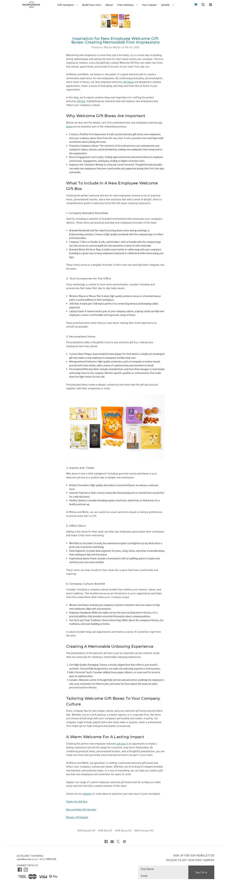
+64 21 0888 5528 (47, 859)
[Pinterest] (124, 841)
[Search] (203, 5)
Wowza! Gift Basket (77, 817)
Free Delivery (125, 4)
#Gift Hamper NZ (144, 830)
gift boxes (128, 82)
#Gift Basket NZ (86, 830)
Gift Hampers (65, 4)
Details (165, 4)
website (87, 793)
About (109, 4)
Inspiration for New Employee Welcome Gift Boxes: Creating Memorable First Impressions (115, 40)
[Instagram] (25, 869)
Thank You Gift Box (76, 801)
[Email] (112, 841)
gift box (81, 101)
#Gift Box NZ (105, 830)
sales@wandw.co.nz (27, 859)
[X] (118, 841)
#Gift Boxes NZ (123, 830)
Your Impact (149, 4)
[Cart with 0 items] (195, 4)
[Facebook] (106, 841)
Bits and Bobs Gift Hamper (81, 809)
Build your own (91, 4)
